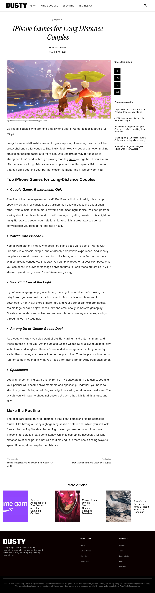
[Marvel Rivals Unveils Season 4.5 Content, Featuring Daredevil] (67, 506)
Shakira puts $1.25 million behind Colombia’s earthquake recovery (130, 139)
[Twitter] (117, 78)
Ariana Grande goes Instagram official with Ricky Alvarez (129, 147)
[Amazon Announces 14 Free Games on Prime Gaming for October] (15, 506)
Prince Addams (57, 47)
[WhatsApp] (117, 92)
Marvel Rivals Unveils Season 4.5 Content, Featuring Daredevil (89, 506)
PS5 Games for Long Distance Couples (91, 462)
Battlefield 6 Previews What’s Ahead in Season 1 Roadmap (141, 507)
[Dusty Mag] (16, 6)
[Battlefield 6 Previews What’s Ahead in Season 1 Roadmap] (119, 506)
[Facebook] (117, 71)
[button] (145, 5)
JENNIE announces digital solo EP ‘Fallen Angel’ (129, 119)
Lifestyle (57, 20)
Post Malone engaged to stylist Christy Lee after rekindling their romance (129, 129)
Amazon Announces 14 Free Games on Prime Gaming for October (38, 506)
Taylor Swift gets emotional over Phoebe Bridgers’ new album (129, 111)
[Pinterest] (117, 85)
